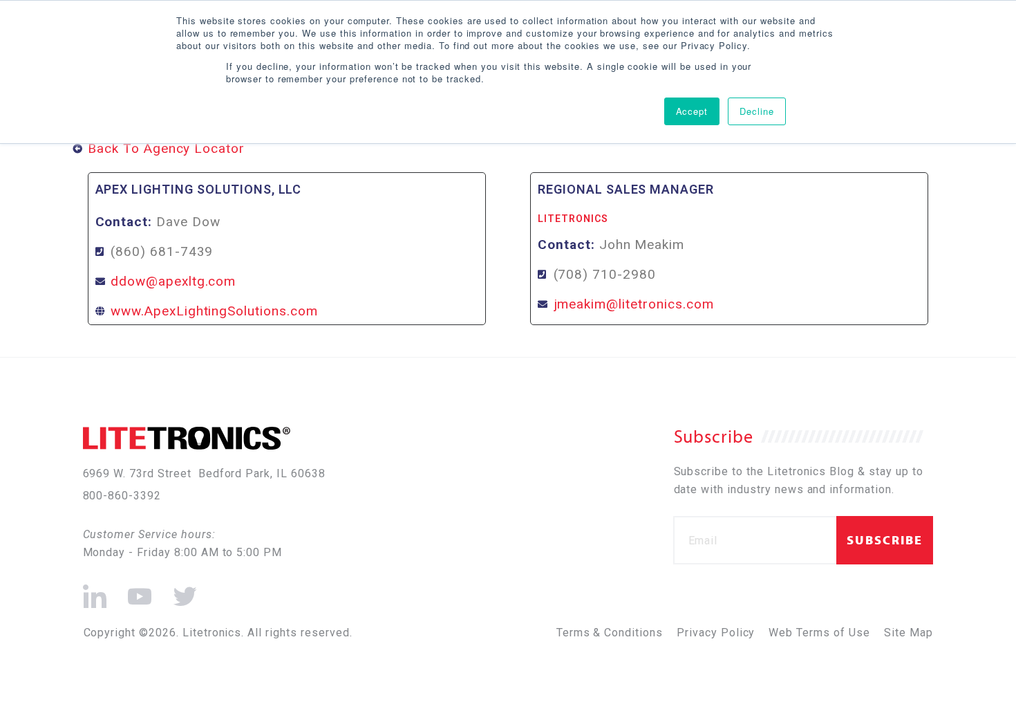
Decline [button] (757, 111)
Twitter (182, 590)
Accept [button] (692, 111)
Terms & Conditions (609, 632)
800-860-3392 (122, 495)
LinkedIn (95, 590)
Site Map (908, 632)
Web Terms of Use (819, 632)
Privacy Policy (716, 632)
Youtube (138, 590)
